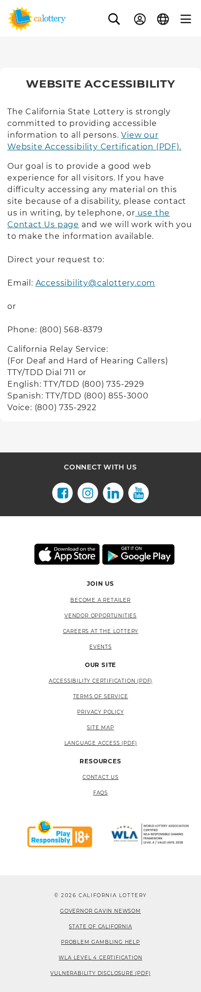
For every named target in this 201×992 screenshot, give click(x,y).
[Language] (163, 19)
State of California (100, 926)
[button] (114, 19)
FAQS (100, 793)
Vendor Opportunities (100, 616)
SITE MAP (100, 727)
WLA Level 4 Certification (100, 958)
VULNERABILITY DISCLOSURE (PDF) (100, 973)
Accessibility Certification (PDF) (100, 681)
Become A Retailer (100, 600)
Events (100, 647)
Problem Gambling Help (100, 942)
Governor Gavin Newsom (100, 911)
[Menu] (186, 19)
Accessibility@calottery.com (96, 283)
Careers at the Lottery (101, 631)
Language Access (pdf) (100, 743)
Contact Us (100, 777)
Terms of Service (100, 696)
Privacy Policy (100, 712)
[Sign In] (140, 19)
